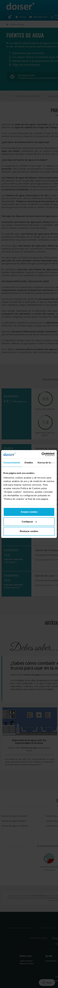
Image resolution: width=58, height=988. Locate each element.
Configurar (27, 521)
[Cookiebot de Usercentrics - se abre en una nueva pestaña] (42, 454)
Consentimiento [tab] (11, 462)
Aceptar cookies (29, 512)
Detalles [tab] (29, 462)
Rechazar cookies (29, 531)
